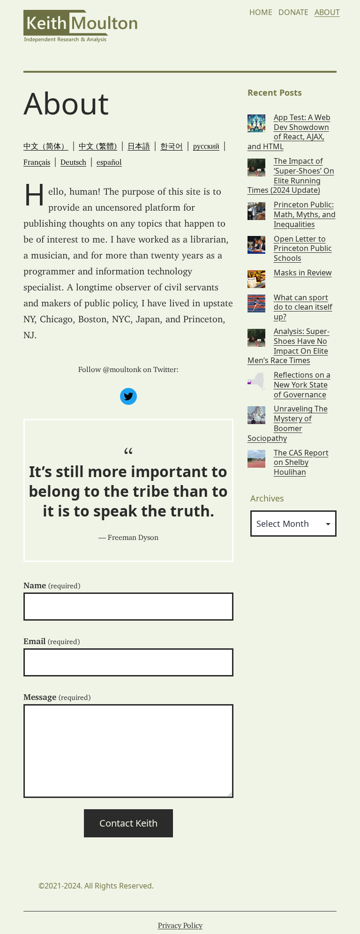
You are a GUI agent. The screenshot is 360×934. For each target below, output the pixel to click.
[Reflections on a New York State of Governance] (256, 380)
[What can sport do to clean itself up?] (256, 303)
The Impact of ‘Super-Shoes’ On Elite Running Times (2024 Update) (291, 175)
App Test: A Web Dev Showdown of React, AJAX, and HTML (289, 132)
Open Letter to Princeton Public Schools (303, 248)
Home (260, 12)
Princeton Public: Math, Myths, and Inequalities (305, 214)
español (109, 160)
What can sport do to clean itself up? (303, 307)
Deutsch (73, 160)
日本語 (139, 144)
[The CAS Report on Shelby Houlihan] (256, 458)
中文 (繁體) (98, 144)
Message (57, 694)
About (327, 12)
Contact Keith (128, 823)
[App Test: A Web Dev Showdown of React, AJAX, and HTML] (256, 123)
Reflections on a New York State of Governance (302, 384)
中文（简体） (45, 144)
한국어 (171, 144)
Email (51, 639)
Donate (293, 12)
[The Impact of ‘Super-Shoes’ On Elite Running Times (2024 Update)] (256, 166)
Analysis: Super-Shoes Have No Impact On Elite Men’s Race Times (289, 346)
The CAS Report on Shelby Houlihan (301, 462)
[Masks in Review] (256, 278)
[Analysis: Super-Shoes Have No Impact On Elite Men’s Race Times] (256, 337)
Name (52, 583)
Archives (267, 498)
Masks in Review (303, 273)
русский (206, 144)
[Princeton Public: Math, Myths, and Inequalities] (256, 210)
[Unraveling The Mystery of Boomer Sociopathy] (256, 414)
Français (36, 160)
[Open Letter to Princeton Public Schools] (256, 244)
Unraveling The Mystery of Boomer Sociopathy (288, 423)
